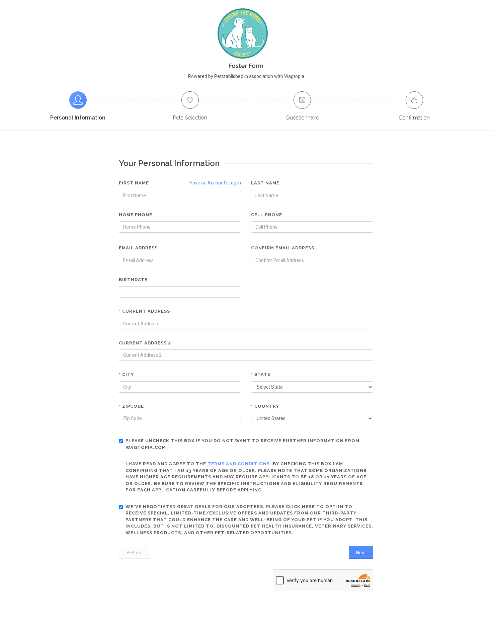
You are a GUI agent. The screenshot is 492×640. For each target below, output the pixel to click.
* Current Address (144, 311)
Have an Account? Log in (215, 182)
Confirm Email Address (282, 247)
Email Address (138, 247)
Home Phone (135, 214)
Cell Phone (266, 214)
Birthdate (133, 279)
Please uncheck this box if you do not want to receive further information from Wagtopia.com (242, 444)
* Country (265, 406)
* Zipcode (131, 406)
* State (260, 374)
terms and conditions (239, 463)
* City (126, 374)
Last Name (265, 182)
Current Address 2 (145, 342)
